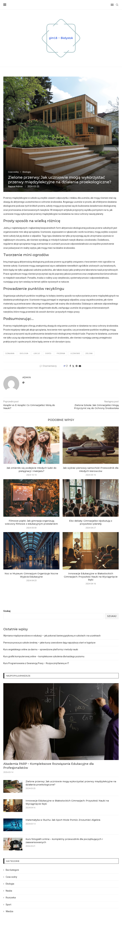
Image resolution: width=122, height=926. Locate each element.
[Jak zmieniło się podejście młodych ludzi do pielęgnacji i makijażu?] (31, 445)
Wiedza (9, 911)
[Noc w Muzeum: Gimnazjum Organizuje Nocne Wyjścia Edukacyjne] (31, 550)
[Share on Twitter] (73, 366)
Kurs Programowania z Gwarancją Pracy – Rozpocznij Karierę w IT (36, 663)
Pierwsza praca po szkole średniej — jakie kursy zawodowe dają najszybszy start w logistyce (49, 642)
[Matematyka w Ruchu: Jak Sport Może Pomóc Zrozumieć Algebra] (12, 824)
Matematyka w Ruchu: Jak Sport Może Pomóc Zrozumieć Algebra (63, 819)
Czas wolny (11, 877)
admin (19, 186)
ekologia (24, 353)
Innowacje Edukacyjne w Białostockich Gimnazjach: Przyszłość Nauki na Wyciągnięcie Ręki (91, 576)
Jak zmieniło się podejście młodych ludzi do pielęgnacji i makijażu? (31, 469)
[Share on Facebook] (70, 366)
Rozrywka (11, 897)
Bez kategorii (12, 870)
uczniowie (75, 353)
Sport (8, 904)
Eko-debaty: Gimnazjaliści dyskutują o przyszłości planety (90, 522)
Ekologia (10, 883)
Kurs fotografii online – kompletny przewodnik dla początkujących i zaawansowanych (64, 841)
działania (9, 353)
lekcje (37, 353)
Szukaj (6, 611)
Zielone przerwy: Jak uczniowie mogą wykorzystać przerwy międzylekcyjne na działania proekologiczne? (71, 783)
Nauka (9, 890)
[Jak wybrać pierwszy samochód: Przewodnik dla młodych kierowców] (91, 445)
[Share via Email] (80, 366)
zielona (88, 353)
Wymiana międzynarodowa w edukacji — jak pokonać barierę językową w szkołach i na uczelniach (52, 635)
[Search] (117, 4)
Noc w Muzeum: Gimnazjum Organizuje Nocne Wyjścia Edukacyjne (31, 575)
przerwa (61, 353)
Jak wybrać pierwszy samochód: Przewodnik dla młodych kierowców (90, 469)
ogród (48, 353)
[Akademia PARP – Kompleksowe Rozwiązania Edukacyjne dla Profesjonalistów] (61, 721)
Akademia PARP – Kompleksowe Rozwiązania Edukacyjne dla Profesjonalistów (48, 766)
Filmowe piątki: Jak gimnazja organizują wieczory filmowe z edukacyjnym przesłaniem (31, 522)
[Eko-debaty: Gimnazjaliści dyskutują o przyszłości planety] (91, 498)
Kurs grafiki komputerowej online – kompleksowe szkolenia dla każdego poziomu (43, 656)
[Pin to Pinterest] (77, 366)
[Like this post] (67, 366)
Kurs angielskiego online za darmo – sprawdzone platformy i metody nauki (40, 649)
